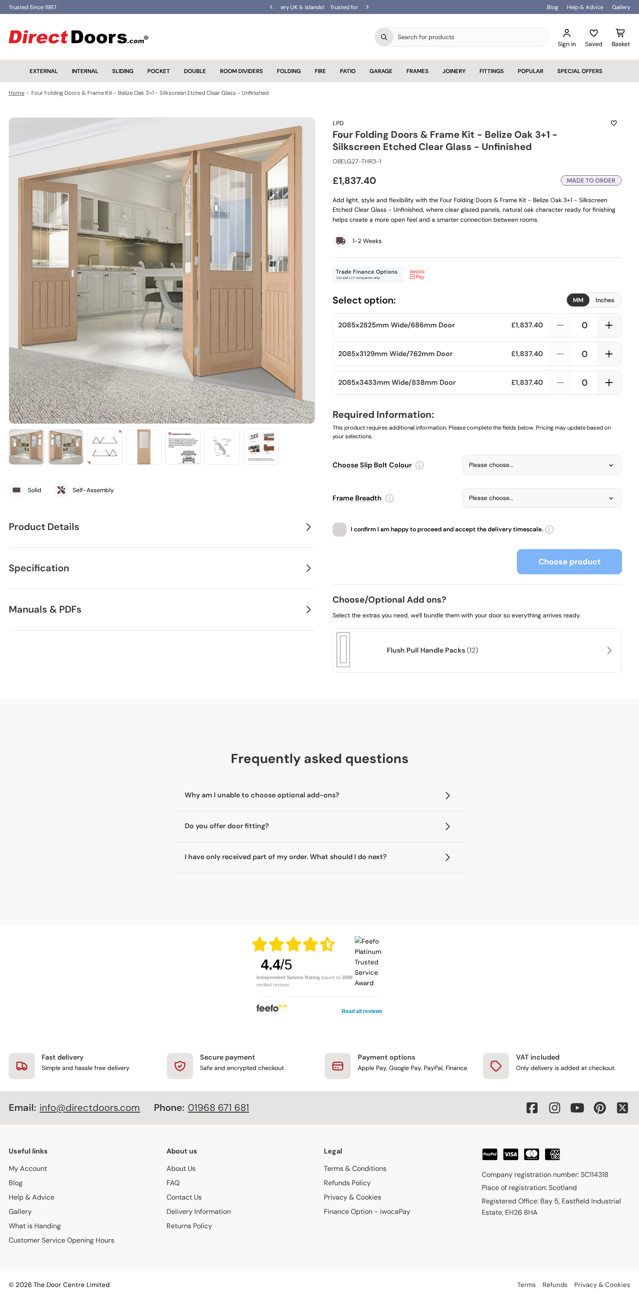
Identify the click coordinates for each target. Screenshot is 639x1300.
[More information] (419, 465)
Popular (530, 71)
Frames (417, 71)
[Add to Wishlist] (614, 123)
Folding (289, 71)
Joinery (454, 71)
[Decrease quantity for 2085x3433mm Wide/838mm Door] (560, 382)
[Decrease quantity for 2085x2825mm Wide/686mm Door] (560, 325)
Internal (85, 71)
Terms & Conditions (355, 1168)
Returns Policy (189, 1225)
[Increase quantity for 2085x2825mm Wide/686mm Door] (609, 325)
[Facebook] (532, 1108)
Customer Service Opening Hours (61, 1240)
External (44, 71)
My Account (28, 1168)
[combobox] (470, 37)
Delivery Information (198, 1211)
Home (16, 93)
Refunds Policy (347, 1182)
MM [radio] (578, 300)
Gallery (621, 7)
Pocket (158, 71)
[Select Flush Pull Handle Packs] (608, 650)
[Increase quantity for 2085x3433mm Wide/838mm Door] (609, 382)
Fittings (491, 71)
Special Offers (579, 71)
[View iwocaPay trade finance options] (477, 274)
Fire (320, 71)
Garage (381, 71)
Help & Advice (585, 7)
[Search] (384, 37)
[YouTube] (577, 1108)
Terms (526, 1284)
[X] (622, 1108)
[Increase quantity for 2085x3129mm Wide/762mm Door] (609, 354)
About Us (181, 1168)
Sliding (122, 71)
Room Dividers (241, 71)
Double (195, 71)
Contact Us (184, 1197)
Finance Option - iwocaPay (367, 1211)
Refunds (555, 1284)
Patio (348, 71)
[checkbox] (339, 530)
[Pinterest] (600, 1108)
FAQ (173, 1182)
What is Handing (35, 1225)
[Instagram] (554, 1108)
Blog (552, 7)
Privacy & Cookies (352, 1197)
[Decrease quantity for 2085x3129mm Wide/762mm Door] (560, 354)
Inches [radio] (605, 300)
